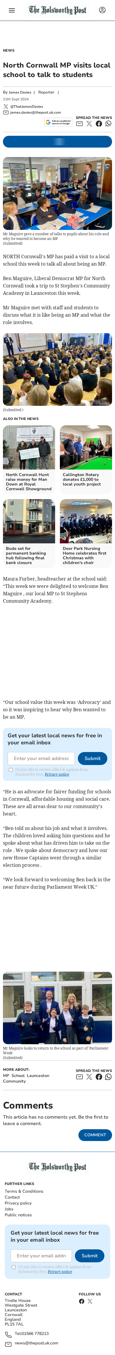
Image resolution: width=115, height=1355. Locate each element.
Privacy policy (18, 1203)
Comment (95, 1135)
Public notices (18, 1215)
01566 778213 (35, 1333)
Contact (12, 1197)
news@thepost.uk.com (36, 1343)
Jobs (9, 1209)
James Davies (20, 92)
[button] (12, 10)
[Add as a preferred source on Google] (58, 122)
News (8, 50)
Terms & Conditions (24, 1191)
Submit (93, 758)
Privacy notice (57, 774)
